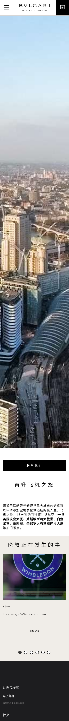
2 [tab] (26, 653)
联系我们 (34, 465)
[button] (6, 7)
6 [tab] (49, 653)
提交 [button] (6, 715)
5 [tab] (43, 653)
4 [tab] (37, 653)
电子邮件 (9, 696)
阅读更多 (34, 631)
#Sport (6, 606)
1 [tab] (20, 653)
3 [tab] (32, 653)
